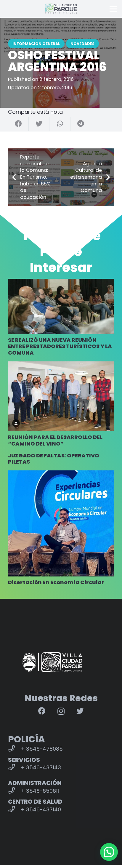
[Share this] (18, 124)
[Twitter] (80, 711)
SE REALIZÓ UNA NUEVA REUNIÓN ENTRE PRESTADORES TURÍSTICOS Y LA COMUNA (60, 346)
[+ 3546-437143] (14, 767)
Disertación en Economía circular (56, 582)
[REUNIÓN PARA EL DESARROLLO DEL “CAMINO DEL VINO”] (61, 396)
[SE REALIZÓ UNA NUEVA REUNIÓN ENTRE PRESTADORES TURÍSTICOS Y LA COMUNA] (61, 306)
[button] (109, 852)
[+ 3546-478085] (14, 749)
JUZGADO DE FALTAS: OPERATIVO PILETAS (53, 459)
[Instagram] (61, 711)
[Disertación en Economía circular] (61, 523)
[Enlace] (61, 9)
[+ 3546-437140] (14, 809)
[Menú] (113, 8)
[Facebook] (42, 711)
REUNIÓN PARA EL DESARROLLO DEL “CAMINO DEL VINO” (55, 440)
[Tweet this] (39, 124)
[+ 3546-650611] (14, 791)
